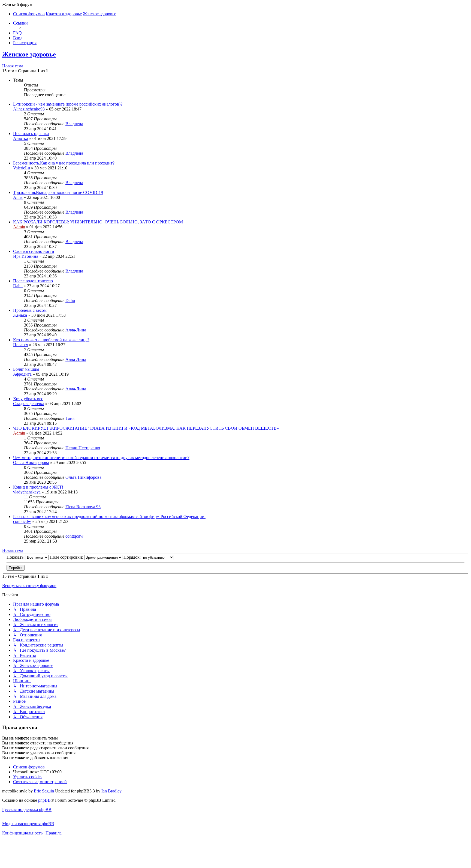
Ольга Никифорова (31, 462)
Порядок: (132, 557)
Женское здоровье (29, 54)
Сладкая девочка (28, 403)
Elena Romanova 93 (83, 506)
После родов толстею (33, 281)
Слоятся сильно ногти (33, 251)
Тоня (69, 418)
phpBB (44, 800)
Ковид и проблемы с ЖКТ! (38, 487)
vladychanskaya (27, 492)
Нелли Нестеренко (82, 447)
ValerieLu (21, 168)
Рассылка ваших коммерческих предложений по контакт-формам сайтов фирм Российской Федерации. (109, 516)
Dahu (18, 285)
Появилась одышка (31, 133)
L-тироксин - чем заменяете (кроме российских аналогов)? (67, 104)
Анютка (20, 138)
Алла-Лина (75, 330)
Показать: (16, 557)
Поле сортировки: (67, 557)
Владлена (74, 123)
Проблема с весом (30, 310)
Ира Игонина (25, 256)
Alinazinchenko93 (29, 109)
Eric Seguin (44, 791)
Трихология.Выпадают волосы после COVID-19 (58, 192)
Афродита (22, 374)
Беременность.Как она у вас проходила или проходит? (63, 163)
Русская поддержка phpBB (27, 809)
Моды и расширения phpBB (28, 823)
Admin (19, 227)
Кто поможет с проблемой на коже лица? (51, 339)
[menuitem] (17, 33)
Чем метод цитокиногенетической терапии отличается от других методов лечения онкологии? (101, 457)
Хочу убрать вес (28, 398)
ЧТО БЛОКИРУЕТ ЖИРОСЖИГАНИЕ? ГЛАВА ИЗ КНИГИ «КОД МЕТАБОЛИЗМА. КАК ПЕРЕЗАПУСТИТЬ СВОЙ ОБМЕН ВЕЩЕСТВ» (146, 428)
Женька (20, 315)
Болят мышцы (26, 369)
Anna (18, 197)
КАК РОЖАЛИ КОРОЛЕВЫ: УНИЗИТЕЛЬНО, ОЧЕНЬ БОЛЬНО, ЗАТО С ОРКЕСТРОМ (98, 222)
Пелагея (20, 344)
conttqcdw (22, 521)
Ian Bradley (111, 791)
